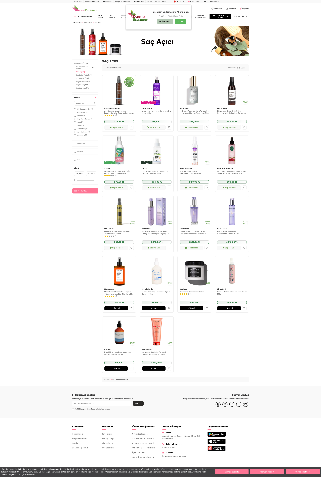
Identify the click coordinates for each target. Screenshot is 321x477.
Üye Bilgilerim (108, 448)
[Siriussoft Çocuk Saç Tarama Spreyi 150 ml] (232, 271)
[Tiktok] (238, 406)
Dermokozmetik (240, 17)
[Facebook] (231, 406)
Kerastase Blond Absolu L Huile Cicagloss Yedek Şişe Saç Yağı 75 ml (155, 233)
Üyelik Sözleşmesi (140, 434)
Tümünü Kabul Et (302, 472)
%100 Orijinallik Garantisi (143, 438)
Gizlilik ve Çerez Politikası (143, 448)
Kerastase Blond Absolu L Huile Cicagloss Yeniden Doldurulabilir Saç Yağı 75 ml (193, 233)
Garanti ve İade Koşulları (143, 457)
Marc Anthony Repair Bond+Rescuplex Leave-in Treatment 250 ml (190, 172)
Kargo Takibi (139, 1)
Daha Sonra (165, 21)
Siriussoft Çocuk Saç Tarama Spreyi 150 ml (232, 293)
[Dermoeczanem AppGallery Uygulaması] (221, 448)
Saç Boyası (82, 78)
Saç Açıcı (81, 72)
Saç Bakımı (88, 22)
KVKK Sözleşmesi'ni (82, 409)
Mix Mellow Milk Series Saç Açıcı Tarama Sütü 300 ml (117, 233)
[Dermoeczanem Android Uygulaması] (221, 434)
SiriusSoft (221, 289)
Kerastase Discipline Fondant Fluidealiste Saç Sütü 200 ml (154, 353)
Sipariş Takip (108, 438)
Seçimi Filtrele (80, 191)
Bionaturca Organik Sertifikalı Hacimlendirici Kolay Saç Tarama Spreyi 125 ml (231, 112)
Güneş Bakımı (124, 17)
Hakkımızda (107, 1)
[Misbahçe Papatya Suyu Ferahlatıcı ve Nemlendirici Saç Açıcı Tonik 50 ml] (194, 90)
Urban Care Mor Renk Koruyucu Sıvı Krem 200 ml (156, 112)
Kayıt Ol (138, 403)
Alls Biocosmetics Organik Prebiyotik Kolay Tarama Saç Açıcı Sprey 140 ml (118, 112)
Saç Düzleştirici (83, 82)
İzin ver (180, 21)
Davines (183, 289)
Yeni (78, 160)
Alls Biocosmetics (112, 108)
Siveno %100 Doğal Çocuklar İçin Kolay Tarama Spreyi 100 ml (117, 172)
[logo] (84, 8)
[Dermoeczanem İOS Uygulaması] (221, 441)
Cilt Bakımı (112, 17)
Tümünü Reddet (267, 472)
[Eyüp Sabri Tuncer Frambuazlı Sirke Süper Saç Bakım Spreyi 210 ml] (232, 151)
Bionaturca (222, 108)
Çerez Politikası (28, 474)
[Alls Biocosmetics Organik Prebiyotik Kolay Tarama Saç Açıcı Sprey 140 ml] (119, 90)
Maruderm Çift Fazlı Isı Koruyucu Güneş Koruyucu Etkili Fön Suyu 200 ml (118, 293)
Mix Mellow (109, 229)
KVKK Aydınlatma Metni (142, 443)
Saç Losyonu (82, 88)
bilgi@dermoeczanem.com (174, 456)
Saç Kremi (82, 85)
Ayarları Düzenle (232, 472)
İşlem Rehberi (138, 452)
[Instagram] (245, 406)
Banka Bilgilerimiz (92, 1)
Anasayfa (78, 1)
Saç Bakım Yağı (84, 75)
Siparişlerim (107, 443)
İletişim (75, 443)
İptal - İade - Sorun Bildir (156, 1)
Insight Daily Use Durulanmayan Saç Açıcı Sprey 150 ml (117, 353)
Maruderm (109, 289)
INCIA (144, 169)
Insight (107, 349)
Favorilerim (107, 434)
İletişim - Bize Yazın (122, 1)
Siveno (107, 169)
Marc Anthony (186, 169)
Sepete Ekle (117, 127)
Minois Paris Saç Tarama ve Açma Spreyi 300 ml (156, 293)
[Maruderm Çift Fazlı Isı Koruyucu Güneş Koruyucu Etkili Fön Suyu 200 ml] (119, 271)
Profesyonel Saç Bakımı (220, 17)
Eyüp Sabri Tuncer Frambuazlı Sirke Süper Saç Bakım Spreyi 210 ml (231, 172)
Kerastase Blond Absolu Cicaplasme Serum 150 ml (228, 233)
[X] (224, 406)
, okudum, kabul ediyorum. (92, 409)
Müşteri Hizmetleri (80, 438)
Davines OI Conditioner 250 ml (192, 292)
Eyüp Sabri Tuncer (225, 169)
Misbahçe (184, 108)
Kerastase (146, 229)
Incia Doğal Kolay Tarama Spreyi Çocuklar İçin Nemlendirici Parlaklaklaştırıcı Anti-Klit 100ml (155, 172)
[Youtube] (218, 406)
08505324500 (168, 447)
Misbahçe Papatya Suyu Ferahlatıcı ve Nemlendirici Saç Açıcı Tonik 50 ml (194, 112)
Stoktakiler (81, 143)
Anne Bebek (100, 17)
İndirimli (80, 152)
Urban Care (147, 108)
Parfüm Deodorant (200, 17)
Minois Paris (147, 289)
